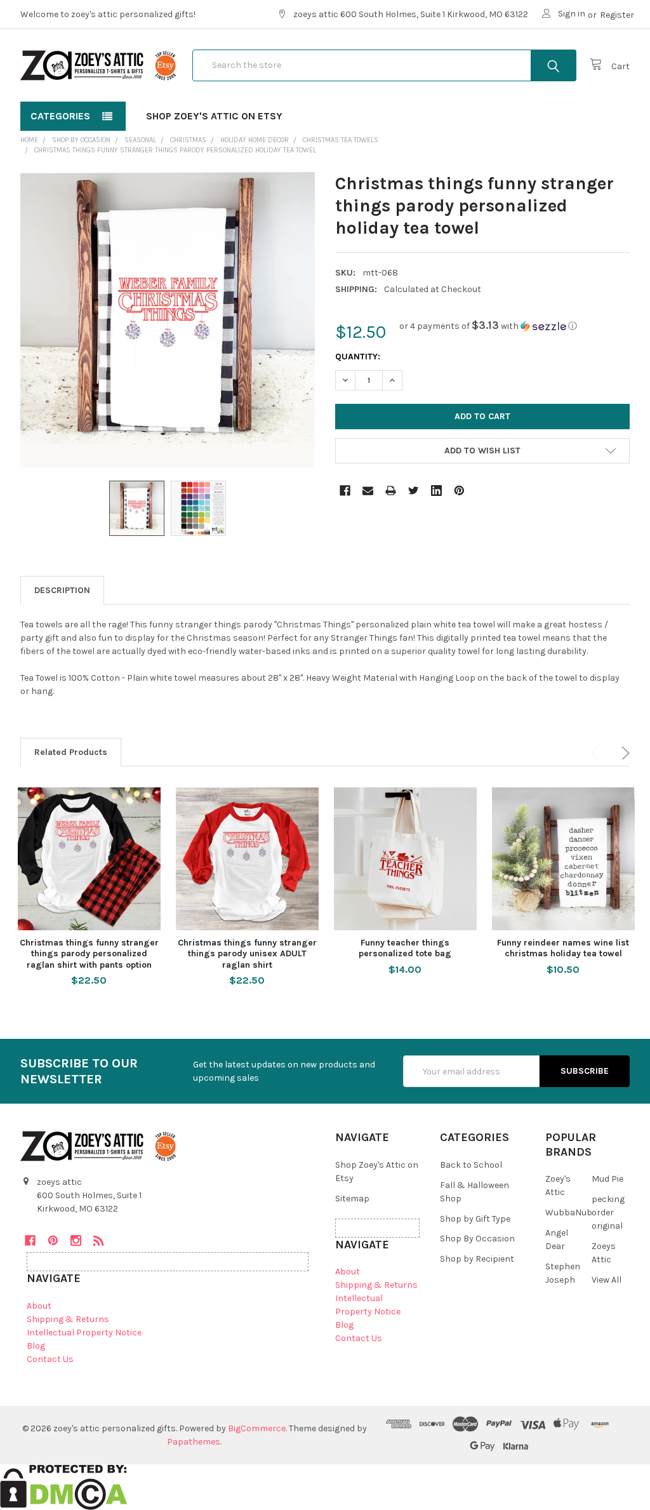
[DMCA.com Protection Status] (64, 1486)
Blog (36, 1345)
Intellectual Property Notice (84, 1332)
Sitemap (352, 1198)
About (39, 1305)
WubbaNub (568, 1212)
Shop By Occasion (477, 1238)
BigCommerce (257, 1428)
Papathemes (193, 1441)
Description (62, 590)
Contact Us (50, 1359)
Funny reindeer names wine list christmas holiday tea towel (563, 948)
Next (623, 753)
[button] (488, 326)
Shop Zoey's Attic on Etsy (214, 116)
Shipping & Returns (68, 1319)
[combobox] (384, 65)
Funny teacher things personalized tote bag (405, 948)
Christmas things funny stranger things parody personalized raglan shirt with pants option (89, 953)
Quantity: (357, 356)
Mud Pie (607, 1178)
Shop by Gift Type (475, 1218)
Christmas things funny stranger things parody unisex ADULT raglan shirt (247, 953)
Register (617, 15)
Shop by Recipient (477, 1258)
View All (606, 1279)
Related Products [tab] (70, 752)
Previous (596, 753)
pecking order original (608, 1212)
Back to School (471, 1164)
